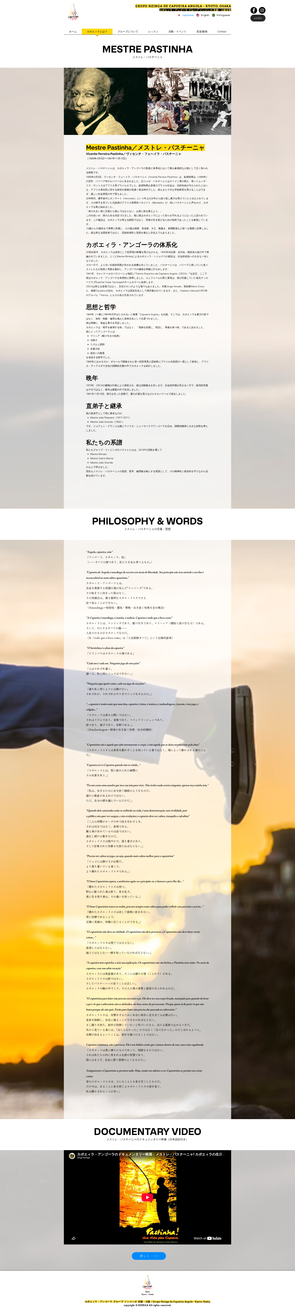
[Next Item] (224, 101)
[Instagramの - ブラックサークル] (262, 10)
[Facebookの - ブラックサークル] (253, 10)
